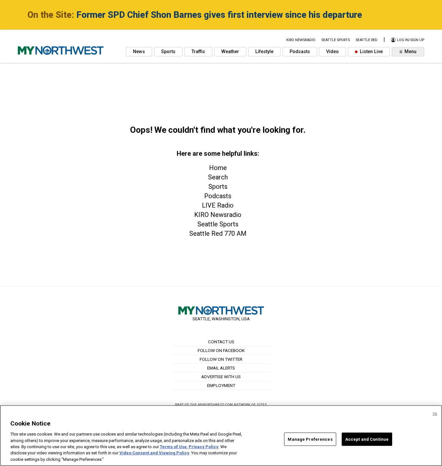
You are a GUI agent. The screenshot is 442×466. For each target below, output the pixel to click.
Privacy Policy (203, 446)
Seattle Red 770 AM (218, 233)
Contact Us (221, 341)
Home (218, 168)
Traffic (198, 51)
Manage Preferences (310, 439)
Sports (168, 51)
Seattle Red (367, 40)
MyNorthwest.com (215, 404)
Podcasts (300, 51)
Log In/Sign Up (410, 40)
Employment (221, 385)
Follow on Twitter (221, 359)
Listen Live (371, 51)
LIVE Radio (218, 205)
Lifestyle (264, 51)
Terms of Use (173, 446)
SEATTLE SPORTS (335, 40)
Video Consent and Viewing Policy (154, 453)
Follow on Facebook (221, 350)
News (139, 51)
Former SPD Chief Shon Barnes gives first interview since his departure (219, 15)
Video (332, 51)
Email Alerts (221, 367)
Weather (230, 51)
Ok (435, 414)
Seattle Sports (217, 224)
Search (218, 177)
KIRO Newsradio (217, 215)
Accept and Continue (367, 439)
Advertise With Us (221, 376)
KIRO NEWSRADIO (300, 40)
